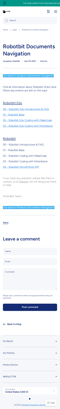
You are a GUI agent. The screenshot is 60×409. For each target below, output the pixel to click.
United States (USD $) (16, 391)
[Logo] (6, 11)
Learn (15, 30)
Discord (23, 181)
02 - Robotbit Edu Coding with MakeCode (27, 120)
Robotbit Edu (12, 103)
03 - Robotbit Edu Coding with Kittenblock (28, 126)
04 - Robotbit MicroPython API (21, 167)
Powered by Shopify (38, 405)
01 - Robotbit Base (13, 114)
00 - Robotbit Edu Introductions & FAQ (26, 109)
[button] (48, 11)
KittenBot (25, 405)
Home (5, 30)
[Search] (5, 20)
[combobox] (30, 20)
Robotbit (9, 138)
